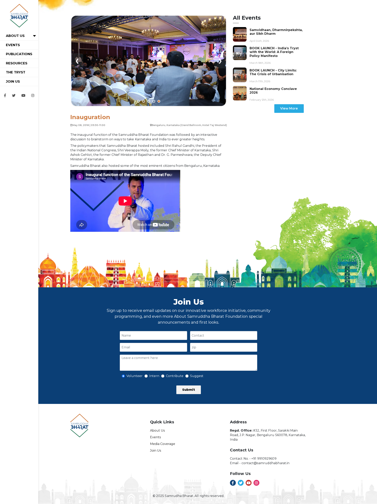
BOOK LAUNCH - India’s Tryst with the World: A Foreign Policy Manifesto (274, 52)
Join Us (155, 450)
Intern (154, 376)
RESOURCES (16, 63)
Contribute (174, 376)
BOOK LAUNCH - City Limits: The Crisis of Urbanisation (273, 72)
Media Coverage (162, 444)
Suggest (196, 376)
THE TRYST (15, 72)
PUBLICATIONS (19, 54)
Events (155, 437)
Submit (188, 390)
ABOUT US (15, 36)
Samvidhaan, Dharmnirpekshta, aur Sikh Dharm (276, 31)
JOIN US (13, 81)
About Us (157, 430)
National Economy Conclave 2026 (273, 90)
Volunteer (134, 376)
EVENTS (13, 45)
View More (289, 108)
